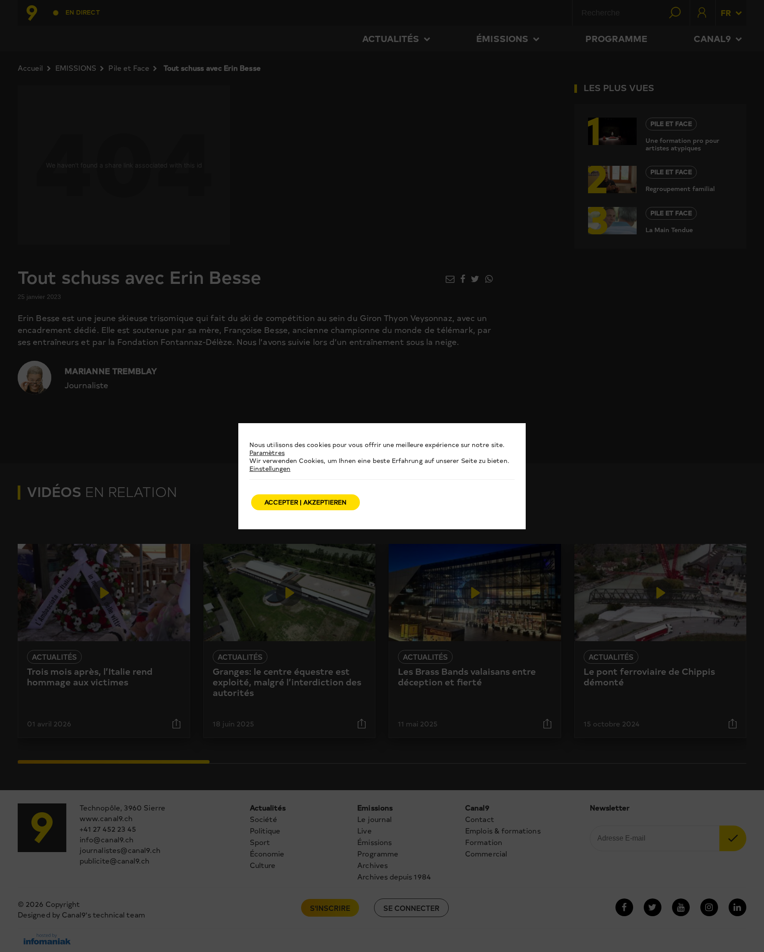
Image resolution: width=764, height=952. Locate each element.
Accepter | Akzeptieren (305, 502)
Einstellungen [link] (269, 468)
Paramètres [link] (267, 452)
